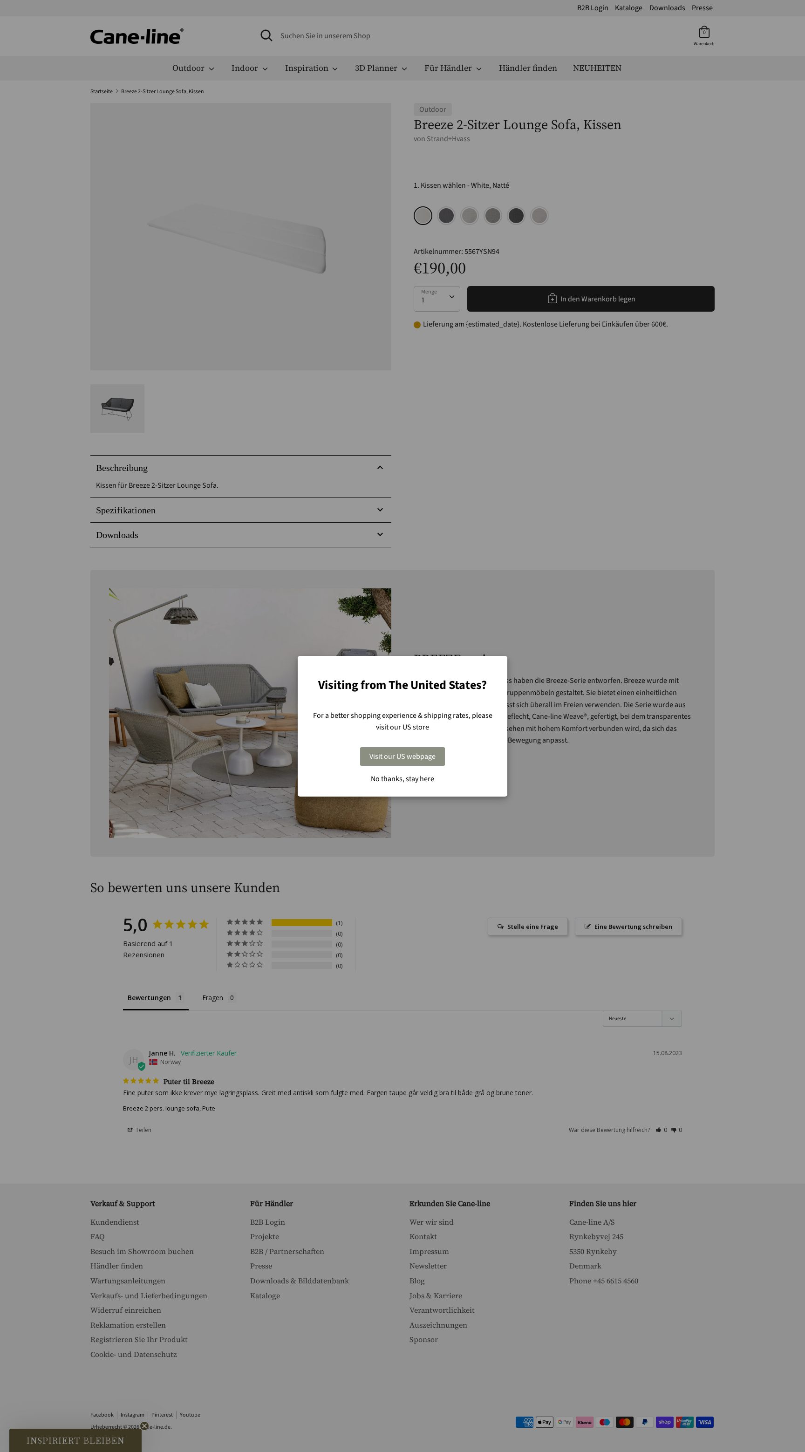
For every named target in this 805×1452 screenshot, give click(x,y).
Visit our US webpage (402, 756)
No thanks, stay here (402, 779)
